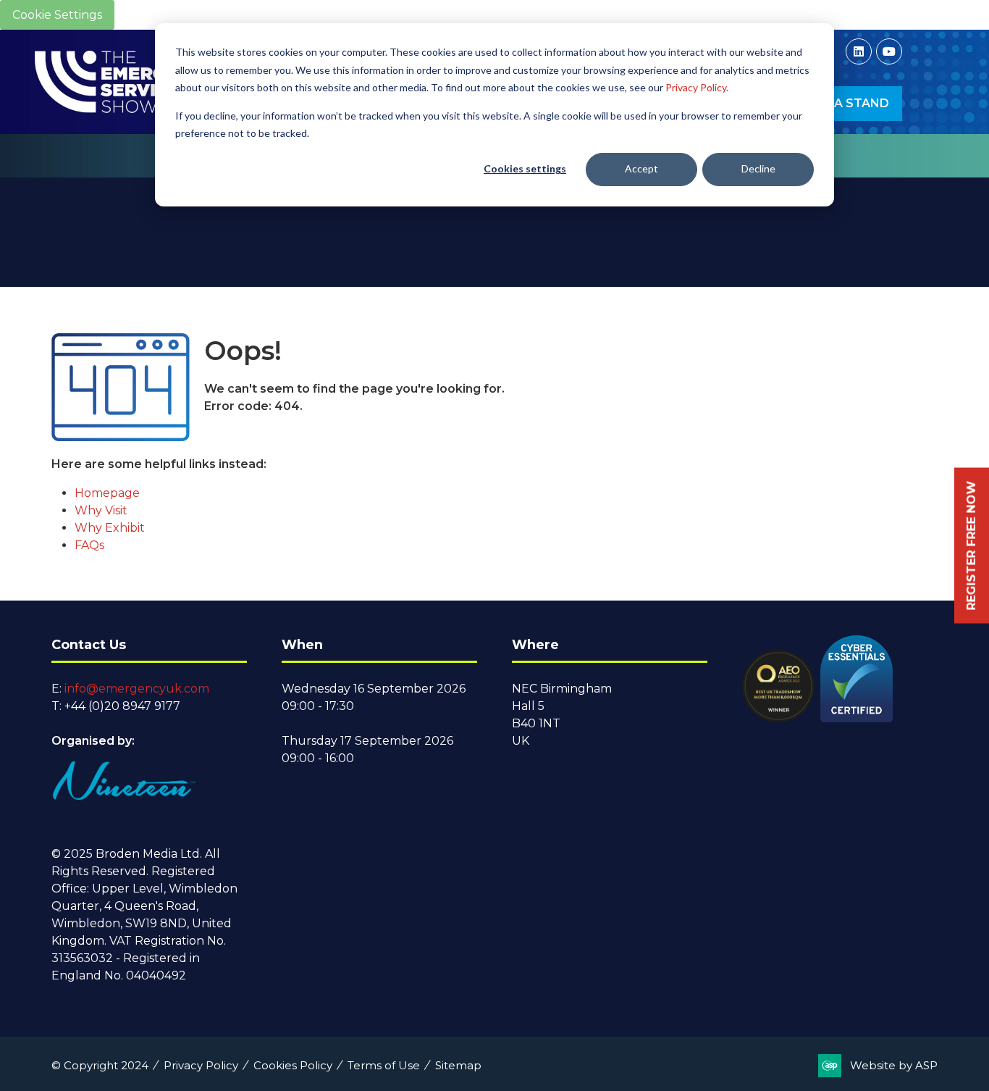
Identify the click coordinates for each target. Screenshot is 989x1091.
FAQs (89, 545)
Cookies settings (525, 168)
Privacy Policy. (696, 87)
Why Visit (101, 510)
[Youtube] (889, 51)
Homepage (107, 493)
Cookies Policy (292, 1065)
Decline (758, 168)
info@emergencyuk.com (136, 688)
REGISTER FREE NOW (971, 546)
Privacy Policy (201, 1065)
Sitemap (458, 1065)
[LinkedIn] (859, 51)
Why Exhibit (110, 528)
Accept (641, 168)
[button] (841, 103)
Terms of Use (384, 1065)
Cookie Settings (57, 15)
